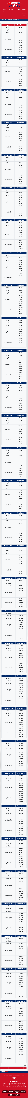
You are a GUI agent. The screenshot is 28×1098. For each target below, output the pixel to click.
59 (22, 1068)
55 (9, 1068)
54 (7, 1068)
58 (19, 1068)
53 (3, 1068)
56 (12, 1068)
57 (16, 1068)
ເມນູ (3, 15)
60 (25, 1068)
